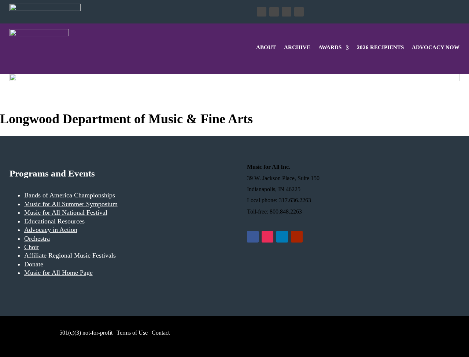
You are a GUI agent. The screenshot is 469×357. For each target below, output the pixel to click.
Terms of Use (132, 332)
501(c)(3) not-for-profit (85, 332)
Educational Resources (54, 221)
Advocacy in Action (50, 229)
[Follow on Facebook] (261, 12)
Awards (329, 47)
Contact (161, 332)
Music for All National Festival (65, 212)
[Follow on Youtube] (299, 12)
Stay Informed (161, 11)
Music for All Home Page (58, 272)
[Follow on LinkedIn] (286, 12)
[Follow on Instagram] (274, 12)
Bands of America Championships (69, 195)
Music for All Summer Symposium (71, 204)
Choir (31, 247)
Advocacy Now (435, 47)
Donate (107, 11)
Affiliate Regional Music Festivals (70, 255)
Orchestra (37, 238)
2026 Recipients (380, 47)
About (266, 47)
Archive (297, 47)
